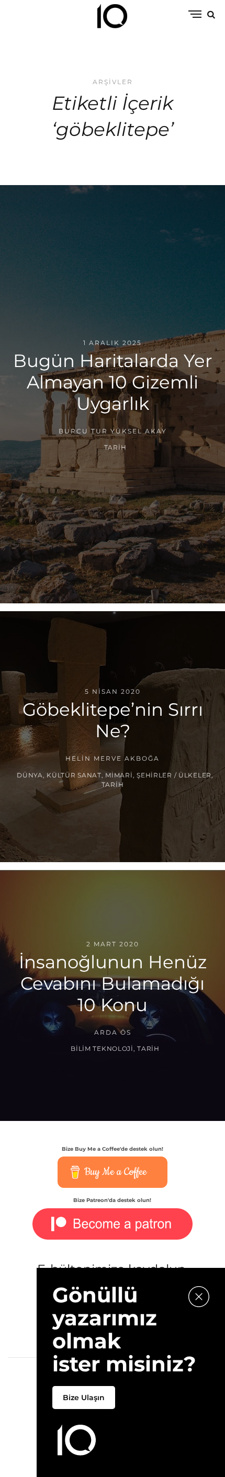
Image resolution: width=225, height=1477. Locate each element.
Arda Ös (112, 1032)
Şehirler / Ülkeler (174, 774)
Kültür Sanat (74, 774)
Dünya (30, 774)
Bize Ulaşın (84, 1397)
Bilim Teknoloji (102, 1049)
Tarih (115, 448)
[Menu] (194, 14)
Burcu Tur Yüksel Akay (113, 431)
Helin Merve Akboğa (112, 758)
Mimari (118, 774)
